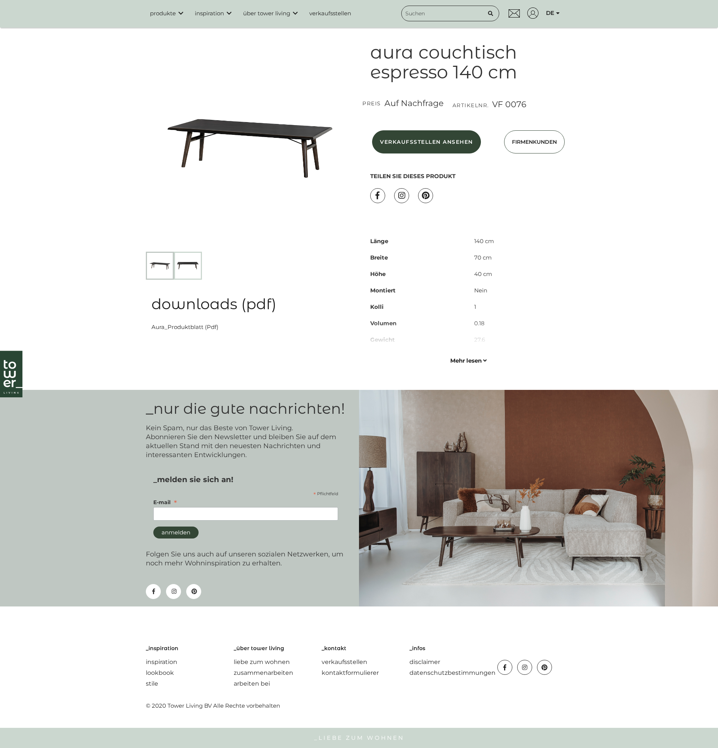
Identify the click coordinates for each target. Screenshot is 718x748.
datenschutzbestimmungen (452, 672)
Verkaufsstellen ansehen (426, 142)
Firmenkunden (534, 142)
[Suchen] (490, 13)
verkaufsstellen (344, 661)
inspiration (161, 661)
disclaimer (424, 661)
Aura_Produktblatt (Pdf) (184, 326)
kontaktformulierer (350, 672)
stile (152, 683)
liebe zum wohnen (262, 661)
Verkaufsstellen (330, 13)
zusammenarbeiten (263, 672)
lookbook (160, 672)
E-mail (165, 502)
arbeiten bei (252, 683)
